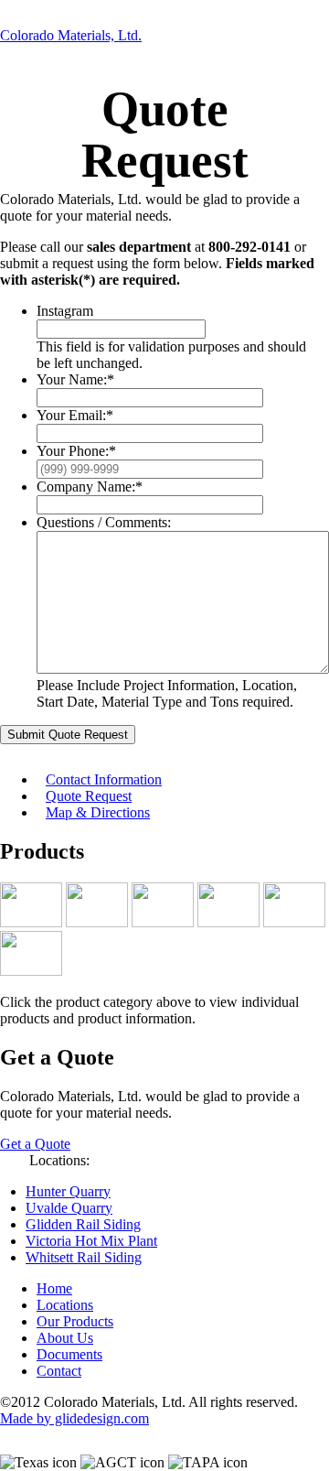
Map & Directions (98, 812)
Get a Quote (35, 1144)
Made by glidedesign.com (74, 1418)
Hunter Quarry (68, 1191)
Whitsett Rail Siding (84, 1257)
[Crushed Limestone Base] (31, 922)
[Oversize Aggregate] (228, 922)
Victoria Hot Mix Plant (91, 1241)
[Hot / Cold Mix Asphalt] (31, 971)
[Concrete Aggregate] (97, 922)
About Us (65, 1338)
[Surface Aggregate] (294, 922)
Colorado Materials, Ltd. (71, 35)
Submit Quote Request (67, 734)
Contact (59, 1371)
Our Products (75, 1321)
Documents (69, 1354)
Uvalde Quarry (69, 1208)
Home (54, 1288)
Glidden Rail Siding (83, 1224)
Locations (65, 1305)
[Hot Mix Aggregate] (163, 922)
